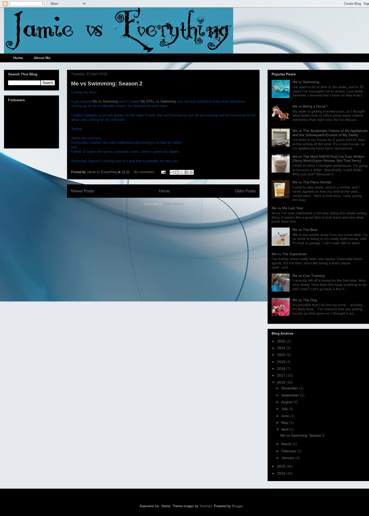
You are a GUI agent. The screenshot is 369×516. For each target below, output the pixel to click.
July (285, 409)
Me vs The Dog (304, 300)
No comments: (145, 172)
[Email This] (172, 172)
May (285, 423)
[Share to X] (181, 172)
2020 (281, 355)
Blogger (237, 506)
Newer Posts (82, 191)
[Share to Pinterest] (191, 172)
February (289, 451)
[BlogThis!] (176, 172)
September (290, 395)
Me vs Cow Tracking (308, 276)
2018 (281, 369)
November (290, 388)
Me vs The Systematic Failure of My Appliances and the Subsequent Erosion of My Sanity (329, 133)
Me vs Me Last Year (287, 208)
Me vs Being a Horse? (310, 106)
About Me (42, 58)
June (285, 416)
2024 (281, 348)
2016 (281, 382)
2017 (281, 375)
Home (18, 58)
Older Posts (245, 191)
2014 (281, 473)
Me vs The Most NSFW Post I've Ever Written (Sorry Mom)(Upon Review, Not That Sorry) (328, 158)
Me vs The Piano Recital (311, 182)
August (287, 402)
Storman (206, 506)
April (285, 429)
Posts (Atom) (173, 204)
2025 (281, 341)
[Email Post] (163, 172)
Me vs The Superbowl (289, 254)
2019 (281, 362)
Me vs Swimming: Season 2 (106, 83)
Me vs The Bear (305, 230)
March (286, 444)
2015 (281, 466)
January (288, 458)
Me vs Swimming (105, 101)
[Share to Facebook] (186, 172)
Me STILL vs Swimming (158, 101)
